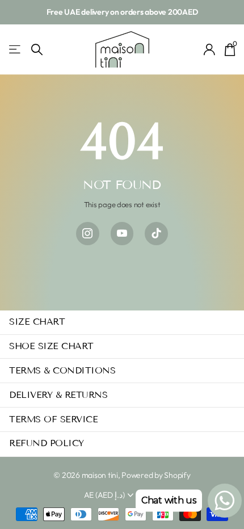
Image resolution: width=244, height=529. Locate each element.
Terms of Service (53, 419)
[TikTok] (156, 233)
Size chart (37, 321)
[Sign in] (210, 49)
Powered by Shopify (155, 475)
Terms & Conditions (62, 370)
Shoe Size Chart (51, 346)
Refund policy (46, 443)
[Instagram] (87, 233)
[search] (37, 49)
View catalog (15, 49)
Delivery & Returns (58, 394)
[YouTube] (122, 233)
